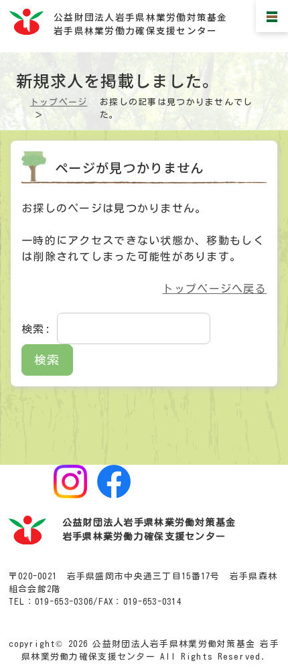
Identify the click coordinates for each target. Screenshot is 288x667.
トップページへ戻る (214, 288)
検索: (36, 328)
